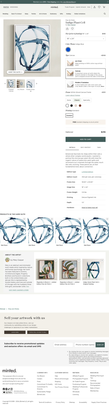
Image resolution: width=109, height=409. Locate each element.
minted (6, 7)
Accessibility (83, 402)
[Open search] (104, 13)
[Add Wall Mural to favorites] (24, 219)
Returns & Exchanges (62, 379)
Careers (39, 379)
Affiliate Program (78, 376)
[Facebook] (4, 389)
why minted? (86, 147)
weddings (14, 7)
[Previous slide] (5, 83)
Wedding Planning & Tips (97, 377)
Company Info (42, 372)
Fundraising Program (79, 384)
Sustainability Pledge (44, 392)
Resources (94, 372)
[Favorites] (99, 7)
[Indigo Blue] (68, 49)
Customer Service (61, 372)
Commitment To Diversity (42, 388)
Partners (76, 372)
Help (56, 376)
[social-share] (67, 28)
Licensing (76, 394)
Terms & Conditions (45, 402)
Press (39, 381)
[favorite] (72, 28)
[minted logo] (54, 7)
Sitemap (72, 402)
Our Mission (41, 376)
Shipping (58, 381)
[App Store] (8, 393)
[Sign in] (94, 7)
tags (99, 147)
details (72, 147)
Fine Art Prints (70, 20)
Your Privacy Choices (61, 387)
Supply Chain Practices (98, 402)
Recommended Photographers (95, 384)
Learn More (15, 332)
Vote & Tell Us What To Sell (37, 332)
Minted (2, 309)
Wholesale (76, 392)
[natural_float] (75, 105)
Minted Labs (41, 394)
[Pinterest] (6, 389)
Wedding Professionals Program (80, 388)
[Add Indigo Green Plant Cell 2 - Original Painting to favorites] (102, 260)
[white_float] (67, 105)
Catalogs (93, 381)
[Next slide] (36, 83)
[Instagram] (11, 389)
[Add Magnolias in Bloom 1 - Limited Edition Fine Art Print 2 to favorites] (79, 260)
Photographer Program (80, 379)
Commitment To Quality (45, 384)
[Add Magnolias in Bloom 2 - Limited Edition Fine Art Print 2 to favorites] (55, 260)
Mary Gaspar (72, 25)
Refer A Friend (94, 388)
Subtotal (69, 132)
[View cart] (104, 7)
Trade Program (70, 7)
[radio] (85, 63)
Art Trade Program (79, 381)
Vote (88, 7)
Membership (94, 391)
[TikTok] (9, 389)
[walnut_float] (80, 105)
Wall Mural (4, 245)
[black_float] (71, 105)
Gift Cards (58, 384)
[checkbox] (69, 100)
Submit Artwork (81, 7)
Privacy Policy (60, 402)
